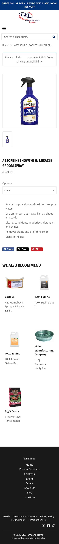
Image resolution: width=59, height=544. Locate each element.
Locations (29, 497)
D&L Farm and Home (32, 534)
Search (6, 516)
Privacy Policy (47, 516)
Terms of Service (37, 519)
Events (30, 478)
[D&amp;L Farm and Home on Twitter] (43, 526)
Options (7, 183)
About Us (29, 488)
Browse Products (29, 469)
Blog (29, 492)
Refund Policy (18, 519)
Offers (29, 483)
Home (5, 45)
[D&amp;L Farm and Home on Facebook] (48, 526)
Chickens (29, 474)
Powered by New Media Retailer (28, 538)
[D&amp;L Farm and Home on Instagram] (53, 526)
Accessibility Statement (25, 516)
